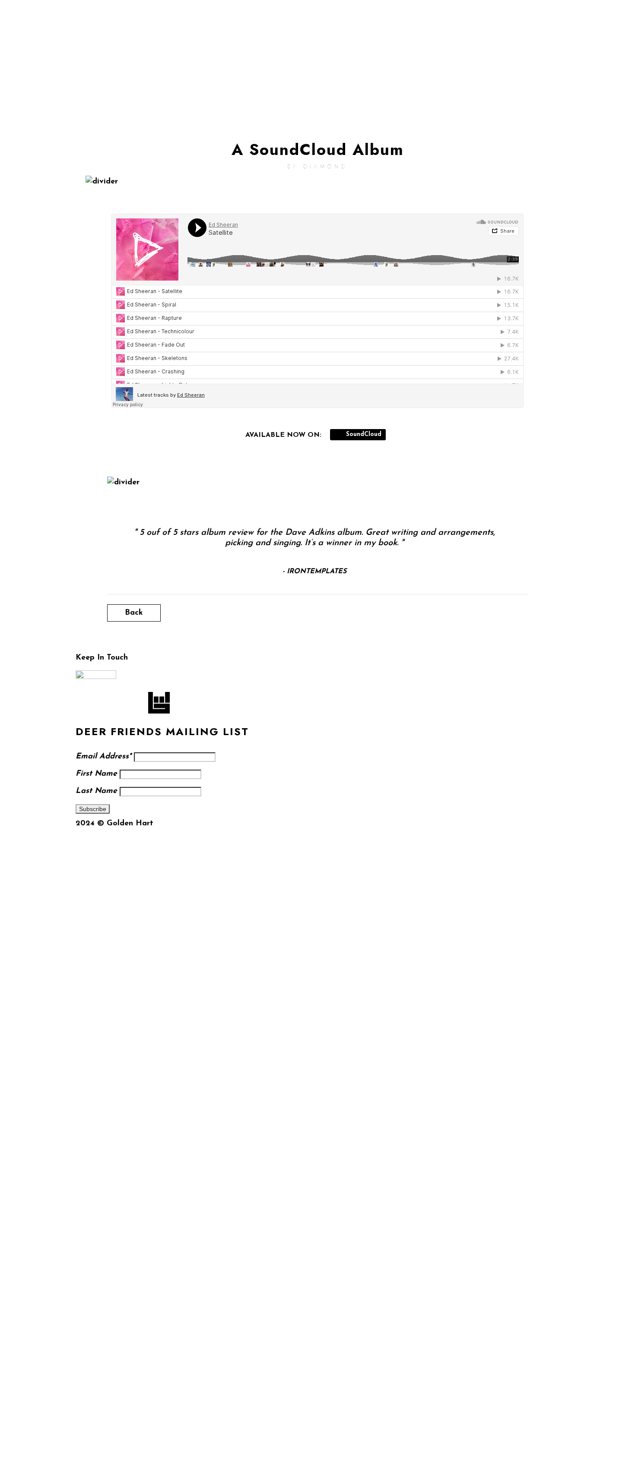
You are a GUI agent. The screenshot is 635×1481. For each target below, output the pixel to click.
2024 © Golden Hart (114, 823)
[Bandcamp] (520, 67)
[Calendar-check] (545, 67)
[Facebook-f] (86, 703)
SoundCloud (362, 434)
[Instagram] (545, 41)
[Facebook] (520, 41)
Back (134, 613)
